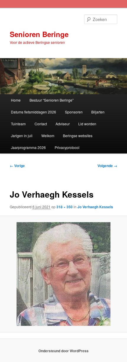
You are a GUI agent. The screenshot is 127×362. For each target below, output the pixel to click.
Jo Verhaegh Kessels (95, 206)
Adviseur (63, 123)
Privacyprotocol (67, 147)
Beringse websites (77, 135)
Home (16, 99)
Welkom (47, 135)
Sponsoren (74, 111)
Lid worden (87, 123)
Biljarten (98, 111)
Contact (41, 123)
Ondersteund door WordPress (63, 350)
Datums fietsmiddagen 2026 (33, 111)
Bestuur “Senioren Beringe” (52, 99)
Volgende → (107, 165)
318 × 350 (64, 206)
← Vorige (17, 165)
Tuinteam (18, 123)
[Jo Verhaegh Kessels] (63, 274)
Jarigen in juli (21, 135)
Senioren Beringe (39, 34)
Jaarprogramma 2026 (28, 147)
